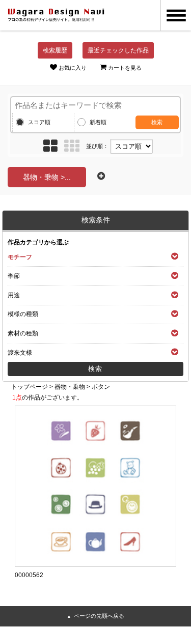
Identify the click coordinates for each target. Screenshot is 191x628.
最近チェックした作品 (118, 50)
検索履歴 (55, 50)
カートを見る (125, 68)
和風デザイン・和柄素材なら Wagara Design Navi (56, 15)
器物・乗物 (69, 386)
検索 (156, 122)
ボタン (101, 386)
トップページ (29, 386)
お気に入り (73, 68)
